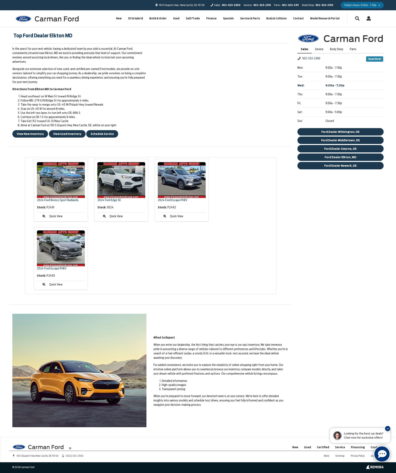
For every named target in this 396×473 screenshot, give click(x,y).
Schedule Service (102, 134)
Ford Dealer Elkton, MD (340, 157)
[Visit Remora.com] (375, 468)
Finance (211, 18)
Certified (323, 447)
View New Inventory (30, 134)
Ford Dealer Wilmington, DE (340, 131)
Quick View (55, 216)
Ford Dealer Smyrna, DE (340, 148)
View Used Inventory (67, 134)
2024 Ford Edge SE (109, 200)
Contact (298, 18)
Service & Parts (250, 18)
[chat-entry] (382, 454)
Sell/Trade (193, 18)
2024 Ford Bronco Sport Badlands (58, 200)
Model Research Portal (324, 18)
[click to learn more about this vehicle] (61, 180)
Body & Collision (276, 18)
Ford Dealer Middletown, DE (340, 140)
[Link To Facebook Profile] (70, 447)
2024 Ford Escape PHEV (172, 200)
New (119, 18)
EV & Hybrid (135, 18)
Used (176, 18)
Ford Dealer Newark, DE (340, 165)
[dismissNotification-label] (387, 428)
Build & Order (158, 18)
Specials (228, 18)
